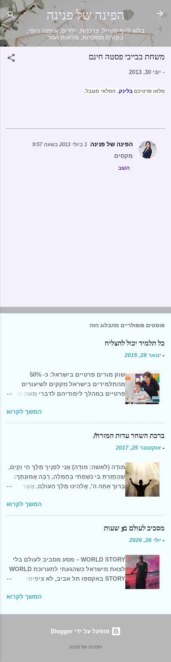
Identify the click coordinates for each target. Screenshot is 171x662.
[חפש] (11, 16)
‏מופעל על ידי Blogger (81, 631)
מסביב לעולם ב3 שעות (134, 528)
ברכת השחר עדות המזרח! (128, 436)
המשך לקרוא (24, 411)
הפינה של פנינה (85, 15)
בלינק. (125, 91)
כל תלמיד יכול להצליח (135, 343)
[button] (11, 59)
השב (124, 168)
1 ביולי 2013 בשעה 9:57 (59, 144)
